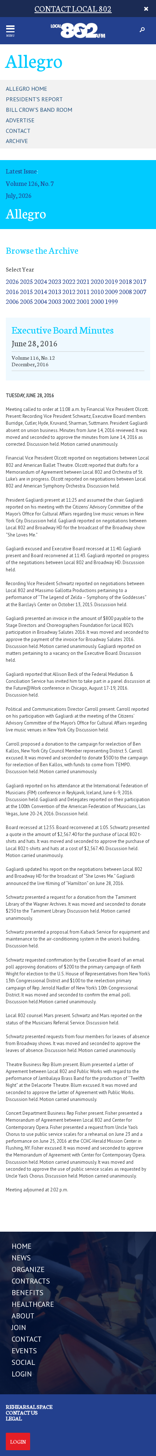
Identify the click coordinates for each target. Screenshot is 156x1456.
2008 (125, 291)
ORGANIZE (28, 1269)
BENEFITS (28, 1293)
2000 (97, 301)
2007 (139, 291)
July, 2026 (19, 195)
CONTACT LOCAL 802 (73, 8)
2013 (54, 291)
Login (18, 1441)
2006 (12, 301)
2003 (54, 301)
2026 (12, 281)
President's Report (34, 99)
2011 (83, 291)
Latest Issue (21, 170)
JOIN (19, 1327)
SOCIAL (23, 1362)
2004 (40, 301)
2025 (26, 281)
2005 (26, 301)
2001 (83, 301)
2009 (111, 291)
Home (22, 1246)
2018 (125, 281)
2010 (97, 291)
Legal (14, 1418)
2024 (40, 281)
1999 (111, 301)
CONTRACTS (31, 1281)
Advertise (20, 120)
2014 (40, 291)
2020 (97, 281)
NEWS (21, 1258)
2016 (12, 291)
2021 (83, 281)
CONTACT (27, 1339)
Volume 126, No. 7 (30, 183)
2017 (139, 281)
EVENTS (24, 1351)
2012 (68, 291)
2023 (54, 281)
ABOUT (23, 1316)
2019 (111, 281)
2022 (68, 281)
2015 (26, 291)
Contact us (22, 1412)
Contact (18, 130)
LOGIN (22, 1374)
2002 (68, 301)
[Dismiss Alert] (146, 8)
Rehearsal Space (29, 1406)
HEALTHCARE (33, 1304)
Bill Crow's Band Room (39, 109)
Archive (17, 140)
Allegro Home (26, 88)
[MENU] (10, 28)
